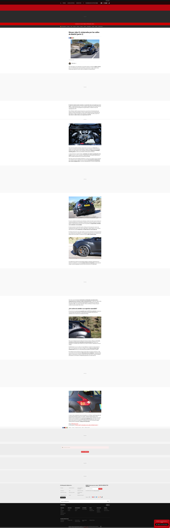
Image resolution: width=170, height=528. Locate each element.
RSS (98, 497)
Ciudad (85, 26)
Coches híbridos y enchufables (80, 488)
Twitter (107, 3)
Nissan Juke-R (87, 427)
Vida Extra (69, 510)
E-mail (73, 37)
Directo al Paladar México (84, 520)
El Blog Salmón (106, 509)
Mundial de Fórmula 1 (80, 495)
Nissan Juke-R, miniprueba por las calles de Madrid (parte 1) (86, 425)
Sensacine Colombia (77, 521)
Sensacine (76, 509)
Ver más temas (63, 497)
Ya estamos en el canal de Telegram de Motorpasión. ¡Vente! (84, 23)
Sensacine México (77, 520)
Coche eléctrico (89, 26)
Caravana (81, 26)
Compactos (62, 490)
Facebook (102, 3)
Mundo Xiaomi (62, 514)
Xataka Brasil (62, 521)
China (71, 26)
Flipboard (72, 37)
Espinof (76, 510)
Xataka (61, 509)
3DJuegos (69, 509)
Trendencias (98, 509)
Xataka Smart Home (63, 513)
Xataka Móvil (62, 510)
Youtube (106, 3)
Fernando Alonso (100, 26)
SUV (83, 427)
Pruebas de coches (78, 427)
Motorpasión (91, 509)
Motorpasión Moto (92, 510)
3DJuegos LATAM (70, 520)
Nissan (73, 427)
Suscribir (100, 488)
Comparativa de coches (79, 493)
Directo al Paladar (84, 509)
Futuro (70, 495)
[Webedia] (108, 0)
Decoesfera (98, 510)
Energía (93, 26)
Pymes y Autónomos (106, 510)
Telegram (101, 3)
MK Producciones (75, 423)
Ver (85, 451)
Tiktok (109, 3)
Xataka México (62, 520)
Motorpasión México (92, 520)
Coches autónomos (63, 495)
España (96, 26)
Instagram (104, 3)
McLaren (74, 26)
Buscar (108, 501)
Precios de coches (71, 492)
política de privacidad (96, 490)
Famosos (68, 26)
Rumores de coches (63, 492)
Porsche (78, 26)
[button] (73, 63)
